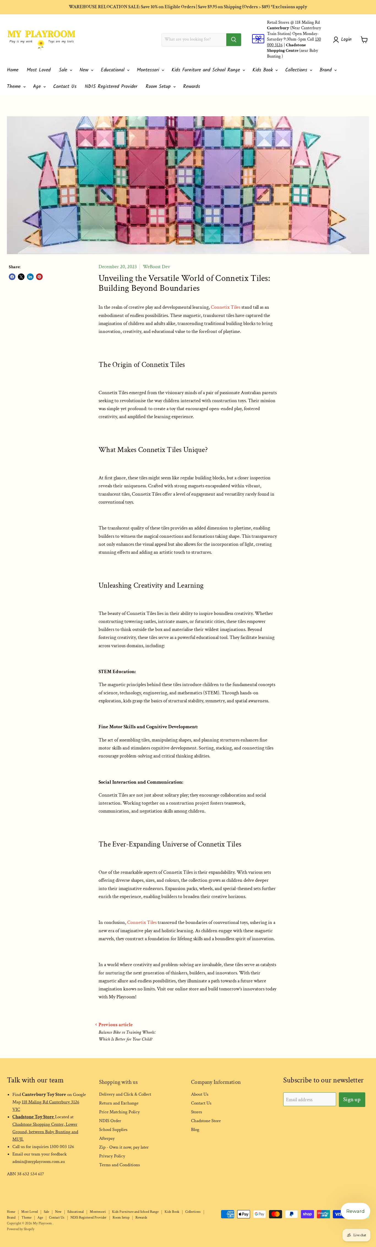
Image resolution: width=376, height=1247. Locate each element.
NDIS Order (110, 1121)
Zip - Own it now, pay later (124, 1147)
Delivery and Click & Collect (125, 1094)
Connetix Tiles (225, 307)
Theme (15, 87)
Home (12, 70)
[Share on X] (21, 276)
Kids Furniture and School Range (206, 70)
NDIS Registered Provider (111, 87)
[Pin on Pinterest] (39, 276)
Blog (195, 1130)
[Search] (233, 39)
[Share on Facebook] (12, 276)
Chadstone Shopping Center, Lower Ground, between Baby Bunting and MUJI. (45, 1131)
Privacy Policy (112, 1156)
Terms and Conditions (119, 1165)
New (85, 70)
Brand (327, 70)
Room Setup (159, 87)
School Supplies (113, 1130)
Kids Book (263, 70)
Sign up (352, 1099)
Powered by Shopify (20, 1229)
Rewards (191, 87)
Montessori (149, 70)
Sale (64, 70)
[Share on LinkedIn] (30, 276)
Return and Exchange (118, 1103)
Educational (113, 70)
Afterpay (107, 1138)
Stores (196, 1112)
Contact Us (65, 87)
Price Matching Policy (119, 1112)
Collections (297, 70)
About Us (199, 1094)
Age (38, 87)
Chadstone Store (206, 1121)
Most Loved (39, 70)
